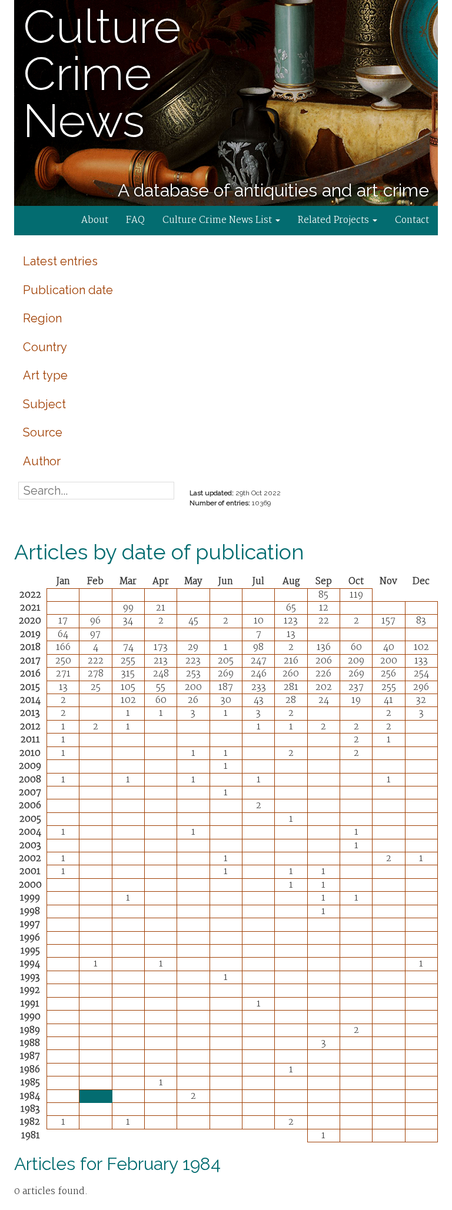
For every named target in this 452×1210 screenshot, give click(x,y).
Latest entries (60, 261)
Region (42, 318)
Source (42, 432)
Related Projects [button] (334, 220)
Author (42, 461)
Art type (45, 375)
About (94, 220)
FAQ (135, 220)
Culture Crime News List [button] (218, 220)
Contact (412, 220)
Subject (44, 404)
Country (45, 347)
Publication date (68, 290)
